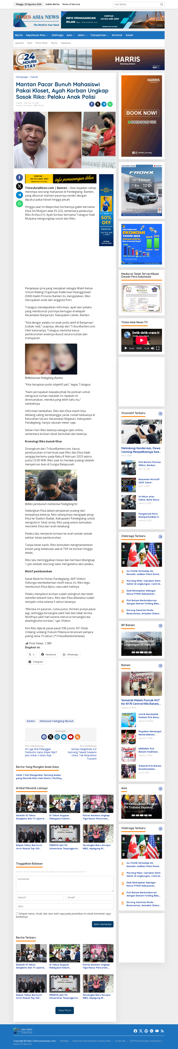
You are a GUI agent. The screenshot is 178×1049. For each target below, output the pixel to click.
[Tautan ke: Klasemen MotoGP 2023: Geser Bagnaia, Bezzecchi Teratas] (128, 484)
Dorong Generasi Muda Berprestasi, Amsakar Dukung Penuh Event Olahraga (144, 612)
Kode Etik (120, 1040)
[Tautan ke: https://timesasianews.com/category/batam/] (160, 666)
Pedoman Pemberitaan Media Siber (92, 1040)
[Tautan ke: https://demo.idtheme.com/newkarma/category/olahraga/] (160, 829)
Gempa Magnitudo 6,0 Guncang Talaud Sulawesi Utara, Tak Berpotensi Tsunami (82, 752)
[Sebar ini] (91, 104)
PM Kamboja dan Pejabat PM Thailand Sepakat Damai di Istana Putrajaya (141, 805)
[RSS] (77, 737)
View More (64, 1010)
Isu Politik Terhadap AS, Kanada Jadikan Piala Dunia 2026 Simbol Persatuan (143, 573)
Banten (31, 721)
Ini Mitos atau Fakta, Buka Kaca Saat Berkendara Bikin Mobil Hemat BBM (149, 498)
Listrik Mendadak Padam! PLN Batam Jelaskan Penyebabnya (150, 716)
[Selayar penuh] (158, 348)
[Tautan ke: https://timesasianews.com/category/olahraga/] (160, 537)
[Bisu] (152, 348)
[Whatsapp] (110, 104)
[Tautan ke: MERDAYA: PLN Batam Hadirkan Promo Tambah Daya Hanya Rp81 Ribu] (128, 754)
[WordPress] (57, 737)
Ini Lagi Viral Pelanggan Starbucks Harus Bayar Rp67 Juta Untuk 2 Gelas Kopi (41, 750)
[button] (162, 4)
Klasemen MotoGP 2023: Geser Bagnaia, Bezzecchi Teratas (150, 481)
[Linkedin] (64, 737)
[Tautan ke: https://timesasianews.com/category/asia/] (160, 789)
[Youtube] (71, 737)
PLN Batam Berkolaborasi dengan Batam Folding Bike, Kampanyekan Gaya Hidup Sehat (143, 602)
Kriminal (28, 105)
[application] (141, 340)
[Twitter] (50, 737)
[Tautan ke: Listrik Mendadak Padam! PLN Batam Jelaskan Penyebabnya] (128, 719)
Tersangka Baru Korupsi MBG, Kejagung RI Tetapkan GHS (96, 847)
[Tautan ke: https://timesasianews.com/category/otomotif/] (160, 414)
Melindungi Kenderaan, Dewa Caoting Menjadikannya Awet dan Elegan (140, 450)
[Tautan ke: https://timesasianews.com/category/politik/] (160, 626)
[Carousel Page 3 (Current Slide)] (141, 652)
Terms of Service (22, 1044)
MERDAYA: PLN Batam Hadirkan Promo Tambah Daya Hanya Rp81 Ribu (149, 750)
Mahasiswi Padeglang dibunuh (57, 721)
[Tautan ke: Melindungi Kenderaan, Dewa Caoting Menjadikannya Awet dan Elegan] (141, 432)
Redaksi (64, 1040)
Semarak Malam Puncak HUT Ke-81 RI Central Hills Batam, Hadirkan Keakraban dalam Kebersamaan (140, 702)
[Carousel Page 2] (137, 652)
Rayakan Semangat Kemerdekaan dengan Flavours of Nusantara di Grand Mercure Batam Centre (150, 733)
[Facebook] (44, 737)
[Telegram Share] (104, 104)
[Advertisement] (60, 254)
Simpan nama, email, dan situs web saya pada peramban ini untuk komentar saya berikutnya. (63, 915)
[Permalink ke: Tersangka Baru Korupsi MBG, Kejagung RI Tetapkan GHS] (98, 833)
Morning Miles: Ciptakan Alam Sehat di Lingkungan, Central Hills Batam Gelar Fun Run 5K (143, 582)
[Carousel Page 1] (133, 652)
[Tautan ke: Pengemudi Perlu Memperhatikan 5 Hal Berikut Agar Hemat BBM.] (128, 519)
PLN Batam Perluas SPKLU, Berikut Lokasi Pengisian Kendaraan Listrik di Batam (150, 464)
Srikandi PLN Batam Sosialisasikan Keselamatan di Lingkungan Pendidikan (150, 767)
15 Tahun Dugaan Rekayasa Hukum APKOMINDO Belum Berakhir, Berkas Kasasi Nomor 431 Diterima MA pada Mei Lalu (63, 817)
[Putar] (126, 348)
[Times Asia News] (37, 19)
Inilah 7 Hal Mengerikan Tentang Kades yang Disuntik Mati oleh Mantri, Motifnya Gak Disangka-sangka (39, 777)
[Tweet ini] (97, 104)
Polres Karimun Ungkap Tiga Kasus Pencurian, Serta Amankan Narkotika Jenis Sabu (98, 817)
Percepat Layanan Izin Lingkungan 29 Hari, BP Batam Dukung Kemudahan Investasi (139, 642)
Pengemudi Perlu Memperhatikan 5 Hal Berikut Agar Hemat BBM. (149, 515)
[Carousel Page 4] (146, 652)
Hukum (19, 105)
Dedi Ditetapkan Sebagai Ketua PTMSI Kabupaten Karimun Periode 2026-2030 (142, 592)
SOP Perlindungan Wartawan (145, 1040)
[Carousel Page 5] (150, 652)
